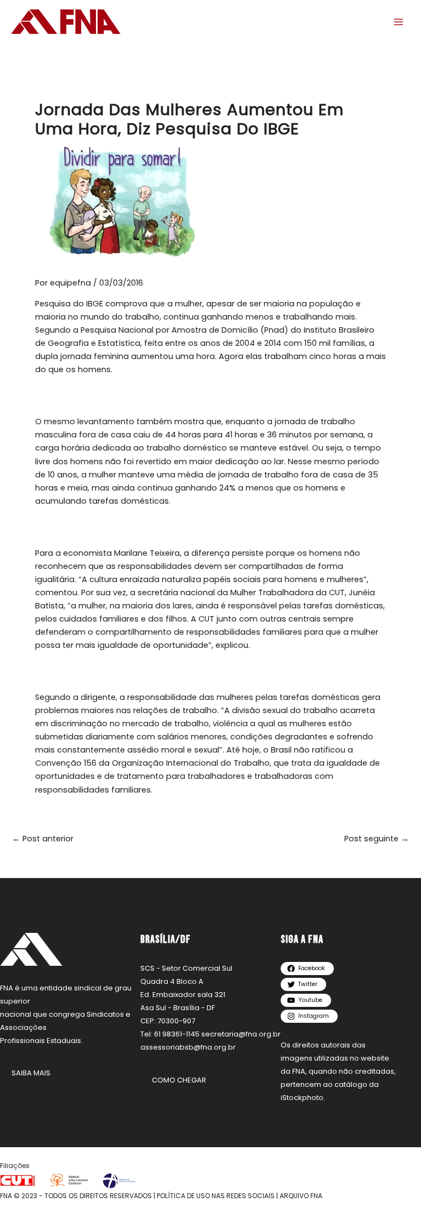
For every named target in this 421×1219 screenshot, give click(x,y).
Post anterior (42, 839)
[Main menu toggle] (398, 21)
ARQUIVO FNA (301, 1195)
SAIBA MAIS (31, 1073)
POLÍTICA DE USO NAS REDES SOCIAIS (216, 1195)
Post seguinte (376, 839)
